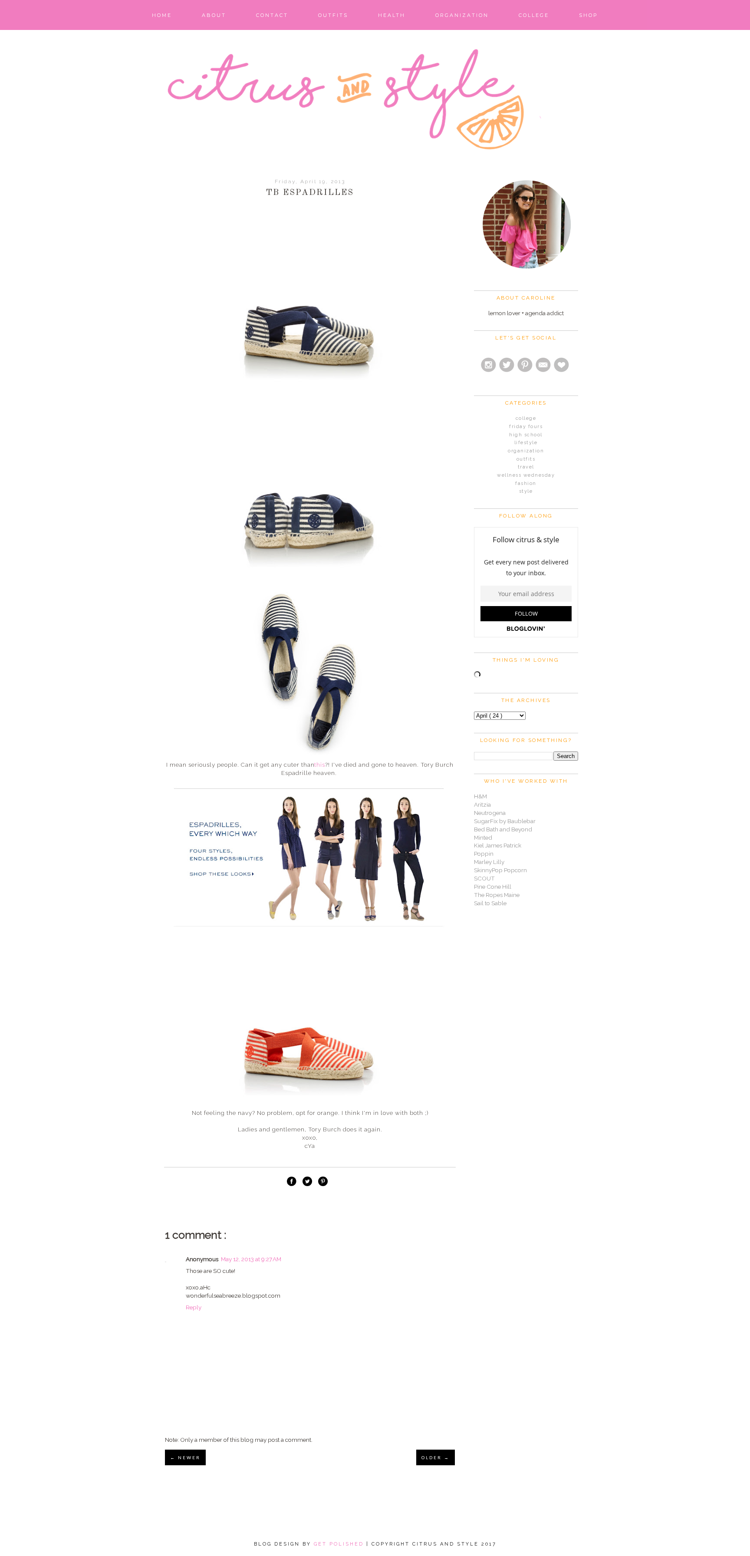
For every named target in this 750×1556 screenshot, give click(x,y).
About (214, 15)
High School (526, 435)
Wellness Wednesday (526, 475)
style (526, 491)
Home (162, 15)
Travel (526, 467)
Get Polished (340, 1544)
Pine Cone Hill (492, 886)
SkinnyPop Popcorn (500, 870)
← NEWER (185, 1457)
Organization (462, 15)
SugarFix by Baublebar (505, 821)
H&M (480, 796)
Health (391, 15)
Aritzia (482, 804)
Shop (588, 15)
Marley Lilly (489, 861)
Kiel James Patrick (497, 845)
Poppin (483, 853)
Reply (193, 1307)
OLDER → (435, 1457)
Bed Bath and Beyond (503, 829)
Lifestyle (526, 442)
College (534, 15)
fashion (525, 483)
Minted (483, 837)
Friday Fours (526, 426)
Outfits (333, 15)
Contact (272, 15)
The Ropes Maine (497, 894)
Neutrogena (490, 812)
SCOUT (484, 878)
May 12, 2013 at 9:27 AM (251, 1259)
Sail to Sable (490, 903)
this (319, 764)
